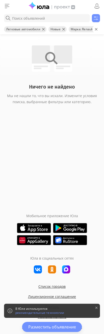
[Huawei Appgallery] (34, 240)
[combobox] (47, 18)
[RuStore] (70, 240)
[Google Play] (70, 228)
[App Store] (34, 228)
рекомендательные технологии (39, 313)
